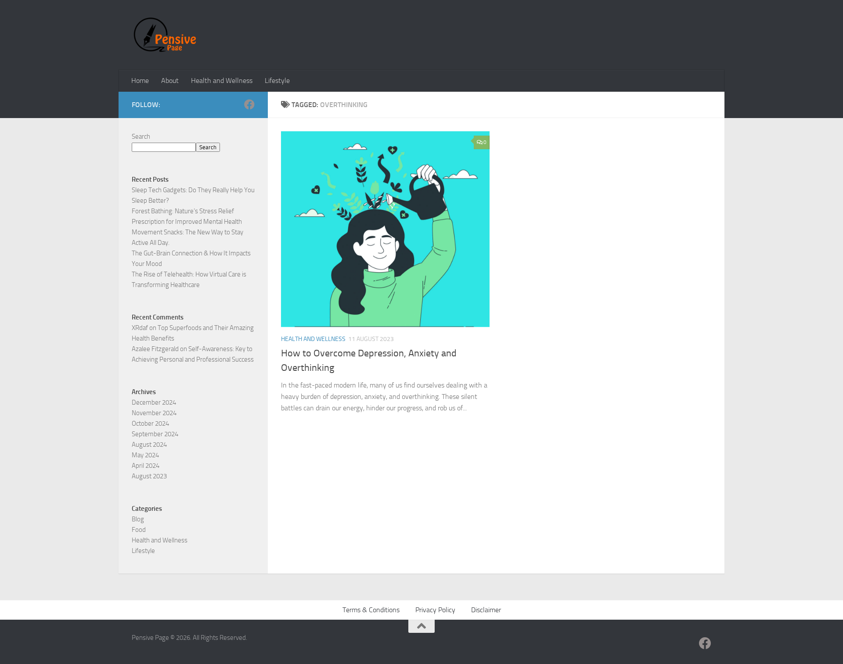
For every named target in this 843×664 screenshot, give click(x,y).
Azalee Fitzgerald (155, 349)
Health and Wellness (221, 80)
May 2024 (145, 455)
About (170, 80)
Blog (138, 519)
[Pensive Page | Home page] (165, 35)
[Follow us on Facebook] (249, 104)
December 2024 (154, 402)
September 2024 (155, 434)
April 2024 (145, 466)
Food (139, 530)
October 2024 (150, 423)
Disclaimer (486, 610)
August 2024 (149, 445)
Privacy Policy (435, 610)
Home (140, 80)
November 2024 (154, 413)
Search (141, 136)
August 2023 (149, 476)
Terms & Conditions (371, 610)
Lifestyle (277, 80)
